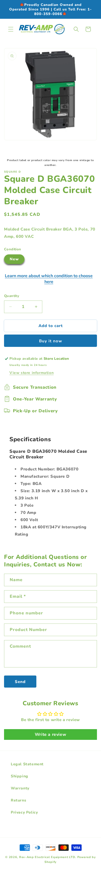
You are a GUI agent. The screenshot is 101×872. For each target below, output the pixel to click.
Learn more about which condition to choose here (49, 279)
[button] (11, 29)
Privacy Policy (24, 812)
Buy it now (50, 341)
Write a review (50, 734)
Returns (18, 800)
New (14, 259)
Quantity (11, 296)
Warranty (20, 788)
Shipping (19, 776)
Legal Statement (27, 764)
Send (20, 681)
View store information (31, 372)
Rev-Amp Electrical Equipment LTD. (47, 857)
